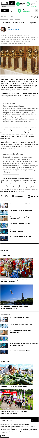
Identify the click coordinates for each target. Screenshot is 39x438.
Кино (11, 19)
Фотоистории (5, 255)
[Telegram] (35, 17)
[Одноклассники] (37, 17)
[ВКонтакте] (32, 17)
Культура (17, 19)
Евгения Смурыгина (13, 29)
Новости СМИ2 (4, 250)
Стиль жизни (4, 19)
